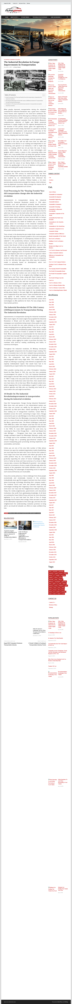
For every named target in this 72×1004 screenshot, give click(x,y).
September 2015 (53, 559)
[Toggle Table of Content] (43, 95)
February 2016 (52, 547)
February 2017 (52, 517)
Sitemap (28, 3)
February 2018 (52, 487)
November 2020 (53, 406)
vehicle (54, 593)
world (63, 593)
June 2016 (51, 537)
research (54, 589)
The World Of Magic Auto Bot (56, 277)
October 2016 (52, 527)
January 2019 (52, 460)
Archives (51, 180)
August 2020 (52, 413)
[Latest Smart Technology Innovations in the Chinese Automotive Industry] (52, 129)
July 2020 (51, 416)
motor (59, 587)
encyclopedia (57, 581)
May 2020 (51, 421)
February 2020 (52, 428)
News (50, 259)
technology (63, 591)
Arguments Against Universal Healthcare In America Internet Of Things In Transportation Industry (10, 534)
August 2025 (52, 324)
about (50, 571)
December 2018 (52, 463)
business (65, 573)
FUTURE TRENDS (25, 17)
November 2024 (53, 346)
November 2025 (53, 317)
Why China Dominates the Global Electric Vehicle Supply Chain (61, 66)
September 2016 (53, 529)
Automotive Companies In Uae (56, 228)
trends (50, 593)
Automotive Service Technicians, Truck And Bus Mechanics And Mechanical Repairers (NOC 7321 (57, 652)
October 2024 (52, 349)
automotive (51, 573)
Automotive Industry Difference (56, 233)
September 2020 (53, 411)
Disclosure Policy (22, 3)
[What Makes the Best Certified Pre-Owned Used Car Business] (52, 109)
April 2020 (51, 423)
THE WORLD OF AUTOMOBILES (40, 17)
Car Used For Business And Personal (58, 250)
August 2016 (52, 532)
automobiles (61, 571)
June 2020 (51, 418)
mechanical (61, 585)
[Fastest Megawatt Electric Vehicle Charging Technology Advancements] (52, 151)
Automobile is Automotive (55, 204)
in (57, 583)
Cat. (50, 177)
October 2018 (52, 468)
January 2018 (52, 490)
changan (57, 575)
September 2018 (53, 470)
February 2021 (52, 398)
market (55, 585)
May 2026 (51, 304)
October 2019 (52, 438)
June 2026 (51, 302)
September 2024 (53, 351)
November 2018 (53, 465)
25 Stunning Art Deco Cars (54, 632)
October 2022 (52, 393)
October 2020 (52, 408)
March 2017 (52, 515)
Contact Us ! (15, 3)
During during (12, 513)
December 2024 (52, 344)
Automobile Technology (54, 206)
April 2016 (51, 542)
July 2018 (51, 475)
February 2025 (52, 339)
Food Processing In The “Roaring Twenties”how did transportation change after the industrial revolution (24, 98)
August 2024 (52, 354)
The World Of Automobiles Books (57, 271)
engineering (63, 581)
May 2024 (51, 361)
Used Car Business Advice (55, 282)
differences (51, 581)
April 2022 (51, 396)
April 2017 (51, 512)
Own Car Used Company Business (57, 262)
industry (64, 583)
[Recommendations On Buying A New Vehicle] (52, 671)
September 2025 (53, 322)
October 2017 (52, 497)
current (60, 577)
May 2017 (51, 510)
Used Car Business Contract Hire (57, 287)
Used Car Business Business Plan (57, 285)
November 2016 (53, 525)
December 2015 (52, 552)
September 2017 (53, 500)
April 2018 (51, 482)
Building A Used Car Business (56, 241)
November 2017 (53, 495)
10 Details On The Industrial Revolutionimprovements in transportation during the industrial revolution (24, 104)
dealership (51, 579)
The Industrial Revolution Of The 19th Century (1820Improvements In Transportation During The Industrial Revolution (24, 101)
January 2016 (52, 549)
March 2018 (52, 485)
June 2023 (51, 379)
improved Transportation (22, 513)
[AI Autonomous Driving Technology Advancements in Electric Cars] (52, 118)
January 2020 (52, 430)
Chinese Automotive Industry (56, 252)
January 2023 (52, 391)
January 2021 (52, 401)
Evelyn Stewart (17, 67)
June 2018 (51, 477)
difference (61, 579)
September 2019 (53, 440)
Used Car (51, 280)
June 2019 (51, 448)
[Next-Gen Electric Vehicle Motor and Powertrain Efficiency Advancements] (52, 85)
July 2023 (51, 376)
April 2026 (51, 307)
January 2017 (52, 520)
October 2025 (52, 319)
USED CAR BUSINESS (55, 17)
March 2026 (52, 309)
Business (51, 243)
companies (63, 575)
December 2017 (52, 492)
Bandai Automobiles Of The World (57, 236)
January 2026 (52, 314)
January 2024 (52, 371)
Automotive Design (53, 231)
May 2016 (51, 539)
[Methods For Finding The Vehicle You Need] (52, 887)
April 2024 (51, 364)
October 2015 (52, 557)
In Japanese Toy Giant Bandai (55, 638)
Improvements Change (35, 513)
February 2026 (52, 312)
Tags (50, 182)
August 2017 (52, 502)
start (54, 591)
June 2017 (51, 507)
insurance (51, 585)
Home (6, 17)
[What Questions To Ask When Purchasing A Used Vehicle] (52, 779)
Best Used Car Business (54, 238)
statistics (58, 591)
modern (50, 587)
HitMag (66, 1001)
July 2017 (51, 505)
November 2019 (53, 435)
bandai (56, 573)
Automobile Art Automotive (55, 194)
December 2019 (52, 433)
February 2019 (52, 458)
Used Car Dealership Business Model (58, 290)
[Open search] (67, 17)
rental (50, 589)
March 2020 (52, 426)
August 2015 (52, 562)
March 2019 (52, 455)
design (56, 579)
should (50, 591)
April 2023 (51, 383)
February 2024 (52, 369)
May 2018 (51, 480)
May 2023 (51, 381)
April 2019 (51, 453)
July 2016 (51, 534)
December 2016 (52, 522)
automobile (55, 571)
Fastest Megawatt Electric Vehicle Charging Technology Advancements (62, 153)
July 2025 (51, 327)
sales (59, 589)
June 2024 (51, 359)
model (66, 585)
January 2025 (52, 341)
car (54, 575)
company (51, 577)
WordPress (60, 1001)
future (50, 583)
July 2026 (51, 299)
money (55, 587)
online (63, 587)
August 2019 (52, 443)
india (60, 583)
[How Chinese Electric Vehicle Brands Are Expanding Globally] (52, 162)
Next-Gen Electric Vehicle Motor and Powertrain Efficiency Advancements (62, 87)
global (54, 583)
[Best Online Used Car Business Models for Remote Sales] (52, 141)
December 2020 (52, 403)
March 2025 (52, 336)
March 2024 (52, 366)
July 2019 (51, 445)
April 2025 (51, 334)
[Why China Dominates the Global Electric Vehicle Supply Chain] (52, 63)
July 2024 (51, 356)
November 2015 (53, 554)
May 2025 (51, 331)
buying (50, 575)
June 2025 (51, 329)
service (62, 589)
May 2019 (51, 450)
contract (55, 577)
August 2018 (52, 473)
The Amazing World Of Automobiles (57, 268)
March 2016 (52, 544)
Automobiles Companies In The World (12, 59)
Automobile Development (55, 197)
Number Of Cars (52, 666)
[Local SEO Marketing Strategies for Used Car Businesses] (52, 74)
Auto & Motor (52, 192)
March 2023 (52, 386)
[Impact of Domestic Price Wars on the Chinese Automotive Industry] (52, 97)
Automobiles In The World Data (56, 226)
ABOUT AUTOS (14, 17)
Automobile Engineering (55, 199)
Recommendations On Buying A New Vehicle (62, 673)
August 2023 (52, 374)
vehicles (58, 593)
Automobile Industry (54, 201)
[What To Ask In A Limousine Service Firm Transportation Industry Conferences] (39, 574)
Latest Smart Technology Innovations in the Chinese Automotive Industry (63, 131)
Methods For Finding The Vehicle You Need (63, 889)
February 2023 (52, 388)
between (60, 573)
